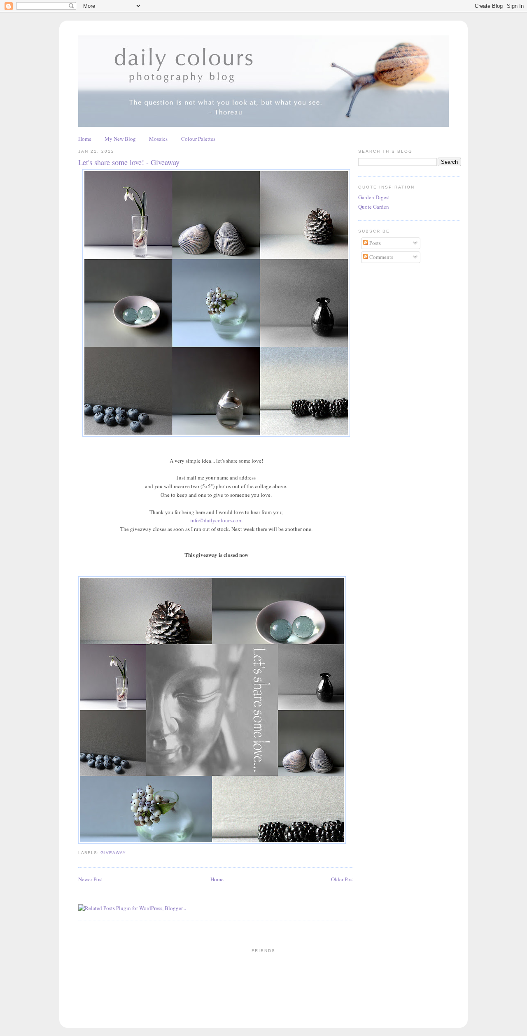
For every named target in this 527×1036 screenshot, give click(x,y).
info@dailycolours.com (216, 520)
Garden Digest (374, 197)
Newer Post (90, 879)
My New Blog (120, 138)
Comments (380, 257)
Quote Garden (373, 206)
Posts (374, 243)
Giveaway (113, 852)
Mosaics (158, 138)
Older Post (342, 879)
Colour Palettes (198, 138)
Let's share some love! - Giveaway (129, 162)
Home (84, 138)
